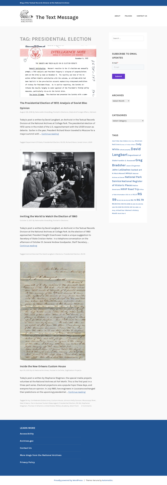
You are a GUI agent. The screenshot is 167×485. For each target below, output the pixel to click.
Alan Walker (124, 141)
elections (59, 254)
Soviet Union (82, 142)
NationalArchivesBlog (43, 112)
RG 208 (127, 204)
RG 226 (133, 204)
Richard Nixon (71, 142)
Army (28, 400)
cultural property (124, 150)
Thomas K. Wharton (36, 406)
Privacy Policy (27, 462)
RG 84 (115, 204)
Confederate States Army (41, 400)
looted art (136, 169)
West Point (74, 406)
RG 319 (124, 207)
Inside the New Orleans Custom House (43, 366)
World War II (122, 213)
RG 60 (119, 200)
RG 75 (133, 200)
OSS (126, 194)
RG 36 (78, 403)
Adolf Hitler (115, 141)
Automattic (107, 480)
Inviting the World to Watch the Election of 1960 (48, 216)
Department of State (34, 142)
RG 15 (130, 194)
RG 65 (128, 200)
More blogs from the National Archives (40, 455)
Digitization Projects (73, 370)
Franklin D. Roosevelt (126, 161)
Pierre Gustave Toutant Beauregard (44, 403)
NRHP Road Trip (130, 189)
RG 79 (140, 199)
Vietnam (93, 112)
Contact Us (142, 16)
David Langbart (48, 254)
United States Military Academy (56, 406)
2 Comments (86, 406)
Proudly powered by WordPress (68, 480)
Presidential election (51, 142)
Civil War (61, 370)
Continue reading (50, 134)
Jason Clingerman (133, 166)
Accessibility (27, 433)
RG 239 (138, 204)
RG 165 (121, 204)
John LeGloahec (121, 169)
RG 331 (130, 207)
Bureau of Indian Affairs (127, 144)
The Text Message (57, 17)
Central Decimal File (34, 254)
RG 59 (62, 142)
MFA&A (129, 173)
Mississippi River (89, 400)
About (117, 16)
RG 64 (124, 200)
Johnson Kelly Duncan (73, 400)
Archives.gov (26, 441)
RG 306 (118, 207)
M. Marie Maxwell (118, 173)
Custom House (57, 400)
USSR (90, 142)
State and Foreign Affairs (79, 112)
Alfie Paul (131, 141)
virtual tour (120, 210)
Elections (64, 112)
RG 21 (135, 194)
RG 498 (135, 207)
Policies (128, 16)
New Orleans (25, 403)
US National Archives (40, 370)
